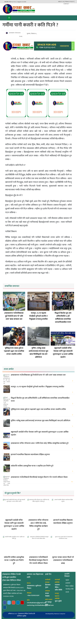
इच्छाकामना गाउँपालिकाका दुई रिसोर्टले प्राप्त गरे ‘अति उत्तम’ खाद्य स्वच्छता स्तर (14, 316)
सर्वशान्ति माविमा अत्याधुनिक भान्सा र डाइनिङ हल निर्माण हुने (32, 465)
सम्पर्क (67, 592)
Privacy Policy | (69, 1)
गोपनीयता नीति (70, 589)
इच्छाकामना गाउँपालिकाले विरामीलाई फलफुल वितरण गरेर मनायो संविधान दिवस (39, 477)
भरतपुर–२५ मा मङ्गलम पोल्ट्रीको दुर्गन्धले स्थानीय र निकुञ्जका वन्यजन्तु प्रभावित (38, 316)
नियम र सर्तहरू (70, 586)
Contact (66, 4)
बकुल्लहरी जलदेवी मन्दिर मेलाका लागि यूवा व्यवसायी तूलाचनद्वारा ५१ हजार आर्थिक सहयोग (63, 352)
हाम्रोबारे (68, 583)
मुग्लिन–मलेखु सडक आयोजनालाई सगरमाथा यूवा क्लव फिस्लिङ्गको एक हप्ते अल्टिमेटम (38, 352)
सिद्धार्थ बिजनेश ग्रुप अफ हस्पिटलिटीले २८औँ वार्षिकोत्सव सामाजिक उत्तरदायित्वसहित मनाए (63, 317)
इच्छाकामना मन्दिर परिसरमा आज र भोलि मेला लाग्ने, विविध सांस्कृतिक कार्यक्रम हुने (39, 443)
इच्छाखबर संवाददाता (14, 33)
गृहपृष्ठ (67, 580)
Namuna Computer (59, 614)
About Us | (61, 1)
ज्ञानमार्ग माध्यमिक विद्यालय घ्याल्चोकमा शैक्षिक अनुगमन (30, 454)
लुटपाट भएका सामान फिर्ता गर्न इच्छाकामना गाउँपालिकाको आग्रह (63, 560)
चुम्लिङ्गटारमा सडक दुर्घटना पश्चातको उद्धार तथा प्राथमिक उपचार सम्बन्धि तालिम (14, 351)
